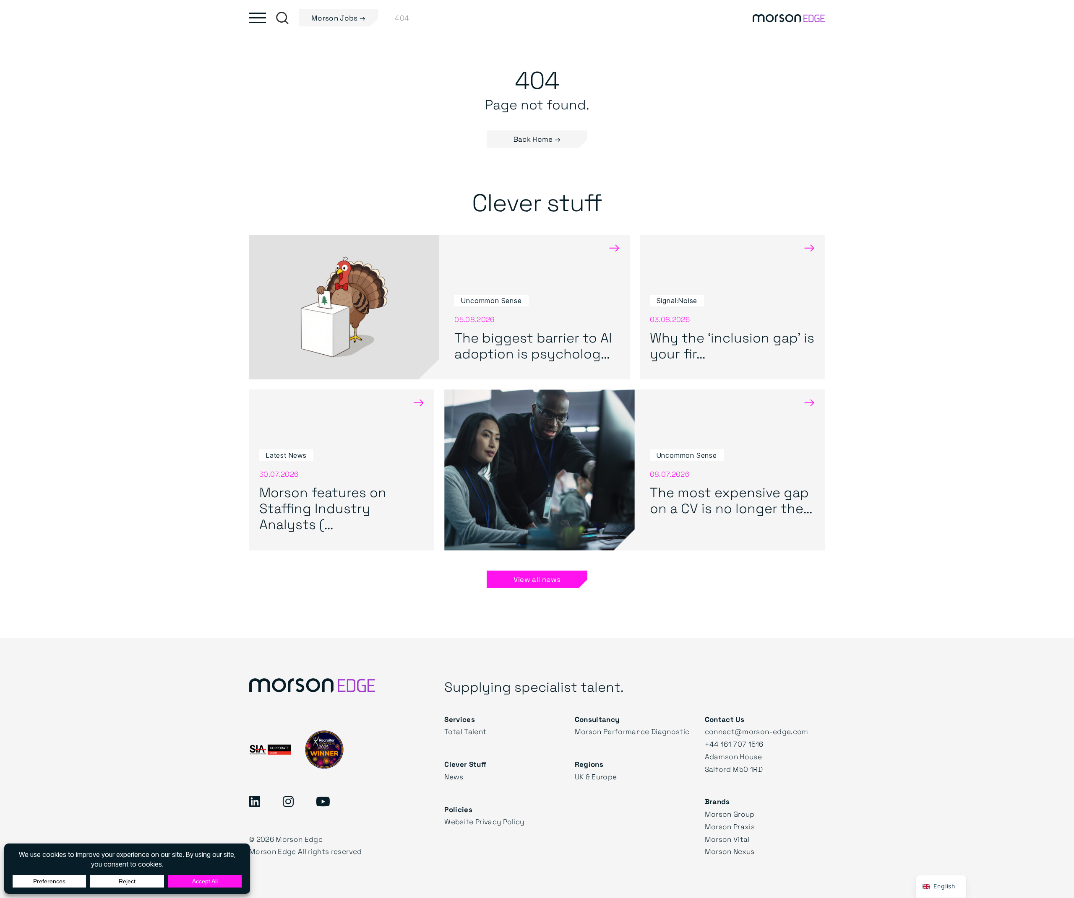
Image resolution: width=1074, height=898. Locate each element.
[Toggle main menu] (257, 18)
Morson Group (730, 814)
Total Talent (465, 731)
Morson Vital (727, 839)
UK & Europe (596, 776)
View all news (537, 579)
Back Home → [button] (537, 139)
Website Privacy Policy (484, 821)
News (453, 776)
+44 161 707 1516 (734, 744)
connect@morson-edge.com (756, 731)
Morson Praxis (730, 826)
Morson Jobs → (338, 18)
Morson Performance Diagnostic (632, 731)
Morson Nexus (730, 851)
